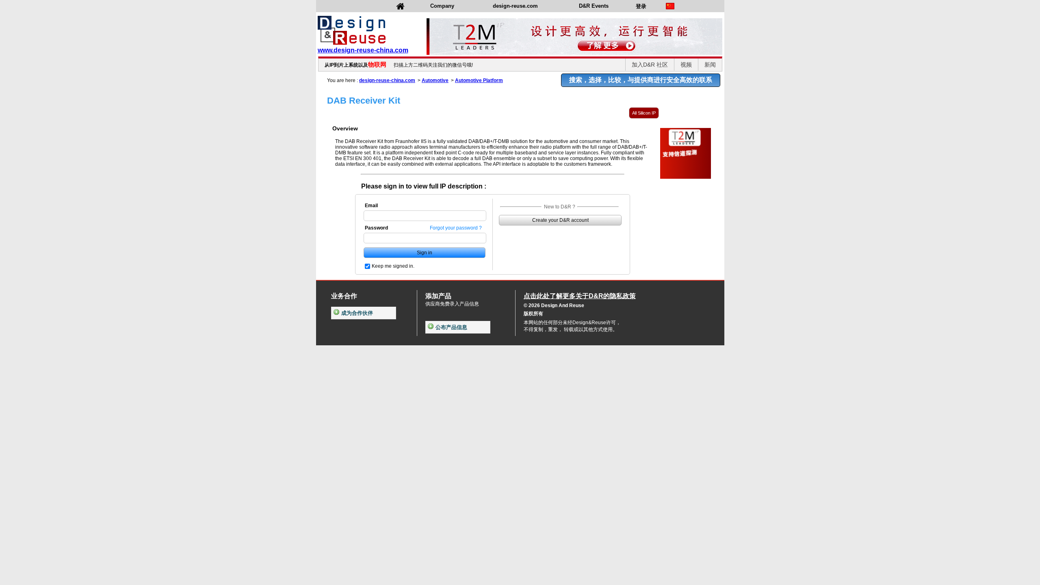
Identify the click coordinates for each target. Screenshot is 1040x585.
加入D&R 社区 (650, 64)
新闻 (710, 64)
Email (371, 205)
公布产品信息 (451, 327)
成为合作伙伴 (357, 313)
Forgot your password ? (456, 228)
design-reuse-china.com (387, 80)
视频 (686, 64)
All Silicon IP (644, 112)
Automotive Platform (479, 80)
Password (376, 228)
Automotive (435, 80)
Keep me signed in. (393, 266)
